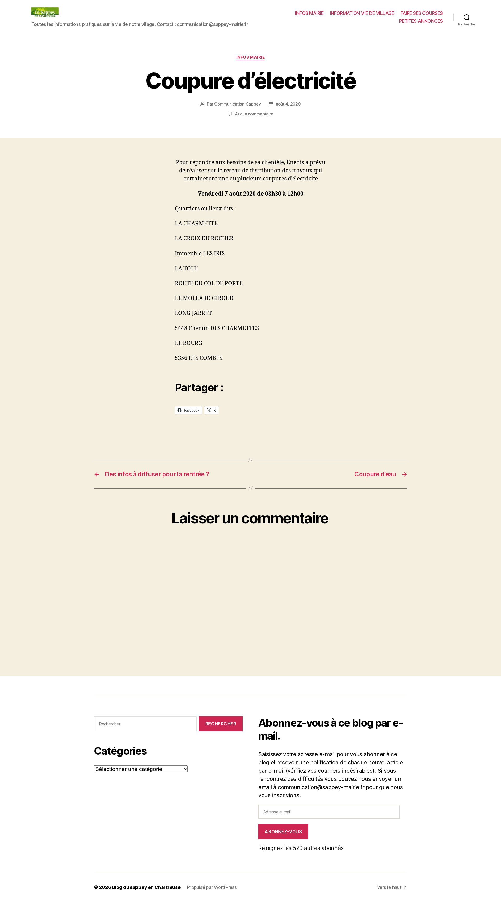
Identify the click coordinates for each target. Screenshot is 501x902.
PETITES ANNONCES (421, 21)
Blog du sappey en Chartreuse (146, 887)
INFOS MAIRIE (309, 13)
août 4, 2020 (288, 104)
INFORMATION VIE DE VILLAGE (362, 13)
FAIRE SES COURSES (422, 13)
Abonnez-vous (283, 831)
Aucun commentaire (254, 113)
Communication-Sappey (237, 104)
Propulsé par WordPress (212, 887)
